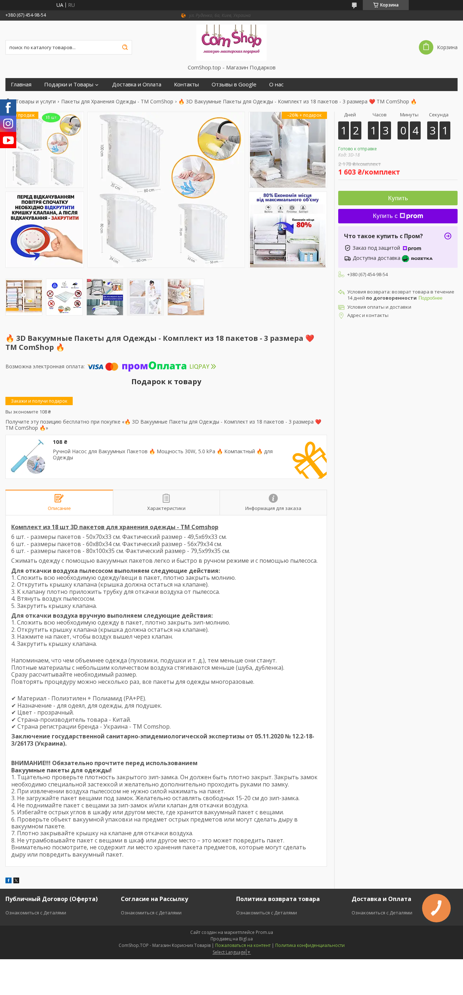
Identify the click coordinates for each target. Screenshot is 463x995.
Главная (21, 84)
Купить (398, 198)
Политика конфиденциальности (310, 945)
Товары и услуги (36, 101)
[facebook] (8, 881)
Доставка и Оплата (136, 84)
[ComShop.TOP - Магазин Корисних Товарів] (232, 42)
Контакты (186, 84)
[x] (16, 881)
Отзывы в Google (234, 84)
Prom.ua (264, 932)
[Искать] (125, 47)
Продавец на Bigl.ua (232, 939)
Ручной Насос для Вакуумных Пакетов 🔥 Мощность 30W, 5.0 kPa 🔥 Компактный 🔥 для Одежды (163, 454)
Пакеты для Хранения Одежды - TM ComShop (117, 101)
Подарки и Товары (68, 84)
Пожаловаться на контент (243, 945)
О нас (276, 84)
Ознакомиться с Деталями (35, 912)
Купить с (385, 216)
